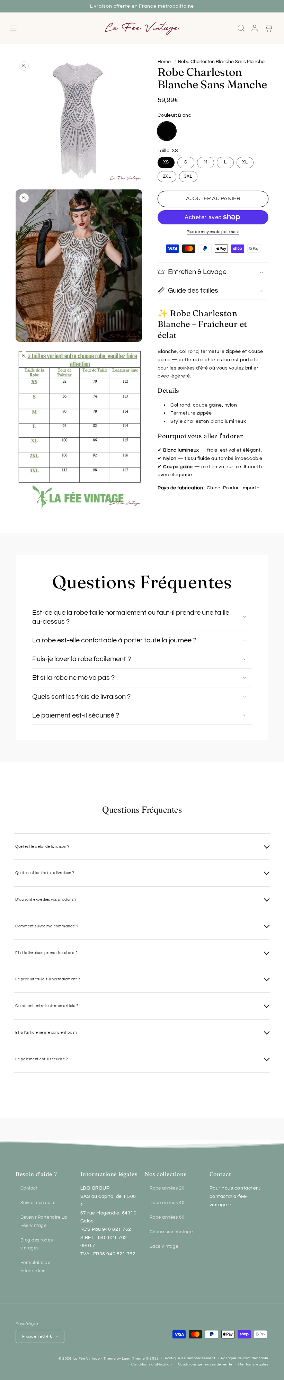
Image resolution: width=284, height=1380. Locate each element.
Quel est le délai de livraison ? (42, 846)
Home (164, 61)
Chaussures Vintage (171, 1232)
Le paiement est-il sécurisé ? (41, 1059)
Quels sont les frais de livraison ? (44, 873)
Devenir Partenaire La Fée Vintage (43, 1221)
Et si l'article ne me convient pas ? (46, 1032)
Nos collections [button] (165, 1173)
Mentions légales (253, 1364)
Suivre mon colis (37, 1203)
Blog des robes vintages (36, 1244)
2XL (167, 176)
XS (166, 162)
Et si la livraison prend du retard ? (46, 953)
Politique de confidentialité (244, 1358)
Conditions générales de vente (205, 1364)
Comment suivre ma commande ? (46, 926)
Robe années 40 (167, 1203)
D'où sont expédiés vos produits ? (46, 899)
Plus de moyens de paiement (213, 232)
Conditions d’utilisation (151, 1364)
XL (245, 162)
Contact (29, 1188)
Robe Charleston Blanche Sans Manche (221, 61)
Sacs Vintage (164, 1246)
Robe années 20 (167, 1188)
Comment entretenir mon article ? (46, 1006)
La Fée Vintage (86, 1358)
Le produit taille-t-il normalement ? (47, 979)
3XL (188, 176)
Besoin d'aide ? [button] (36, 1173)
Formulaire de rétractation (35, 1267)
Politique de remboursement (190, 1358)
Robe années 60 (167, 1217)
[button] (13, 28)
